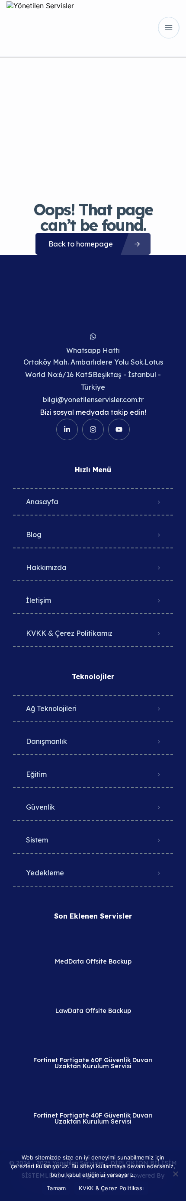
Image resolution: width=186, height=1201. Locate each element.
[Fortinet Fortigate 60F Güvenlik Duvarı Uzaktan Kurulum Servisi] (93, 1043)
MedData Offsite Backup (93, 961)
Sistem (37, 840)
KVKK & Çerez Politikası (111, 1188)
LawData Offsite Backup (93, 1011)
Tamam (56, 1188)
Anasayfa (42, 501)
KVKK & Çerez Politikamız (69, 633)
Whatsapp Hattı (93, 350)
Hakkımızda (46, 567)
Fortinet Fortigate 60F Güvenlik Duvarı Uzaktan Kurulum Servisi (93, 1063)
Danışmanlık (46, 741)
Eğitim (36, 774)
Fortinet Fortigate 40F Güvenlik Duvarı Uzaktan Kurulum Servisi (93, 1118)
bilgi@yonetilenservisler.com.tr (93, 399)
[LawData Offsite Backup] (93, 993)
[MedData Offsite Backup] (93, 944)
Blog (34, 534)
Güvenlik (40, 807)
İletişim (38, 600)
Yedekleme (45, 872)
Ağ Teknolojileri (51, 708)
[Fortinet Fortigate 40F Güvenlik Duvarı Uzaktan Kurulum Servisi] (93, 1098)
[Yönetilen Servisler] (40, 27)
